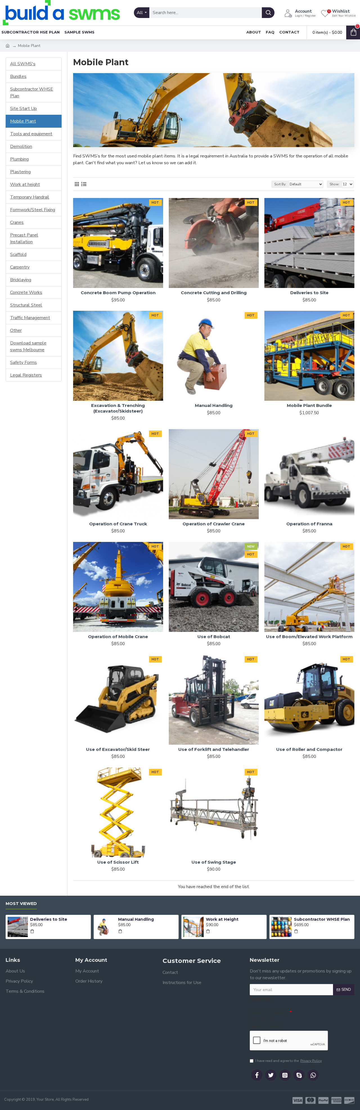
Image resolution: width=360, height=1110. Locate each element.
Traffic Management (30, 318)
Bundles (18, 76)
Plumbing (19, 159)
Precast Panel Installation (24, 238)
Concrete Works (26, 292)
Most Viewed (21, 903)
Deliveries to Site (309, 292)
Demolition (21, 146)
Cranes (17, 222)
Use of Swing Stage (214, 862)
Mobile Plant (23, 121)
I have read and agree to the (288, 1061)
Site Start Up (23, 108)
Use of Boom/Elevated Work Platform (309, 636)
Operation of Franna (309, 523)
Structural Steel (26, 305)
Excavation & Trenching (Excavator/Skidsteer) (118, 408)
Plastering (20, 172)
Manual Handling (214, 405)
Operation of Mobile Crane (118, 636)
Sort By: (280, 184)
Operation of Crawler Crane (214, 523)
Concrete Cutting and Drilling (214, 292)
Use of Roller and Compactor (309, 749)
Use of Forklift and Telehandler (213, 749)
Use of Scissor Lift (118, 862)
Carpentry (20, 267)
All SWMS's (22, 64)
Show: (334, 184)
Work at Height (222, 919)
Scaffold (18, 254)
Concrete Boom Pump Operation (118, 292)
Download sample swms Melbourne (28, 346)
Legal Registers (26, 375)
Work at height (25, 184)
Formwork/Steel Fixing (32, 210)
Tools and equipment (31, 134)
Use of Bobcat (213, 636)
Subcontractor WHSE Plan (31, 92)
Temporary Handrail (29, 197)
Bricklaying (20, 280)
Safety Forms (23, 362)
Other (16, 330)
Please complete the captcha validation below (267, 1019)
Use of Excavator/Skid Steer (118, 749)
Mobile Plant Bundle (309, 405)
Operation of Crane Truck (118, 523)
